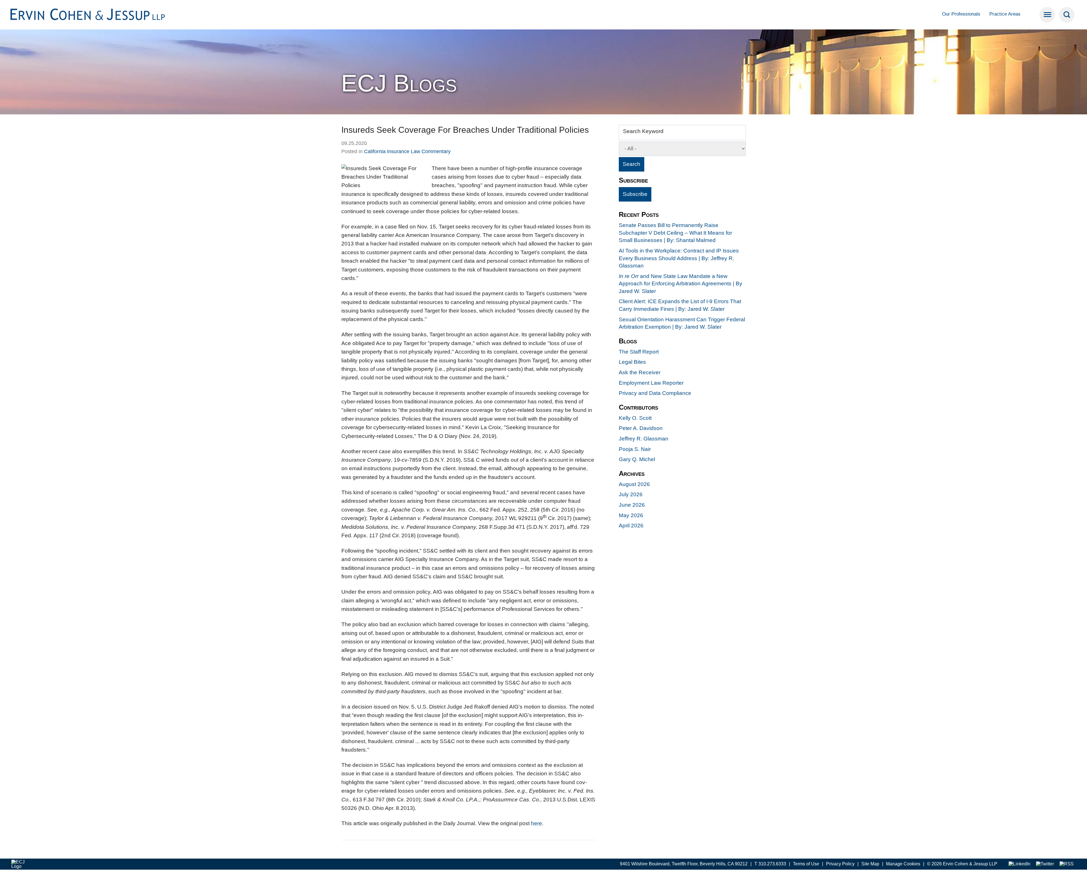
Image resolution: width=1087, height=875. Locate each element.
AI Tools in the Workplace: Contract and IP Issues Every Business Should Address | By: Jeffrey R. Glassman (679, 258)
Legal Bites (632, 362)
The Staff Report (639, 352)
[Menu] (1047, 15)
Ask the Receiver (639, 372)
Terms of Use (806, 863)
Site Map (870, 863)
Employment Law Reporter (651, 383)
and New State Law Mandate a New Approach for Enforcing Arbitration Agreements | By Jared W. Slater (680, 283)
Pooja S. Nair (635, 449)
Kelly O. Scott (635, 418)
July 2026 (631, 494)
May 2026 (631, 515)
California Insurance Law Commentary (407, 151)
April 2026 (631, 526)
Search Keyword (643, 131)
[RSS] (1067, 864)
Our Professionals (961, 14)
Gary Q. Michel (637, 459)
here (536, 823)
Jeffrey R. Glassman (643, 439)
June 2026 (632, 505)
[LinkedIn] (1019, 864)
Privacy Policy (840, 863)
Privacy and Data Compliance (655, 393)
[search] (1067, 15)
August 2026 (634, 484)
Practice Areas (1004, 14)
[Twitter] (1045, 864)
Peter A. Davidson (641, 428)
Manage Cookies (903, 863)
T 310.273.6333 (770, 863)
